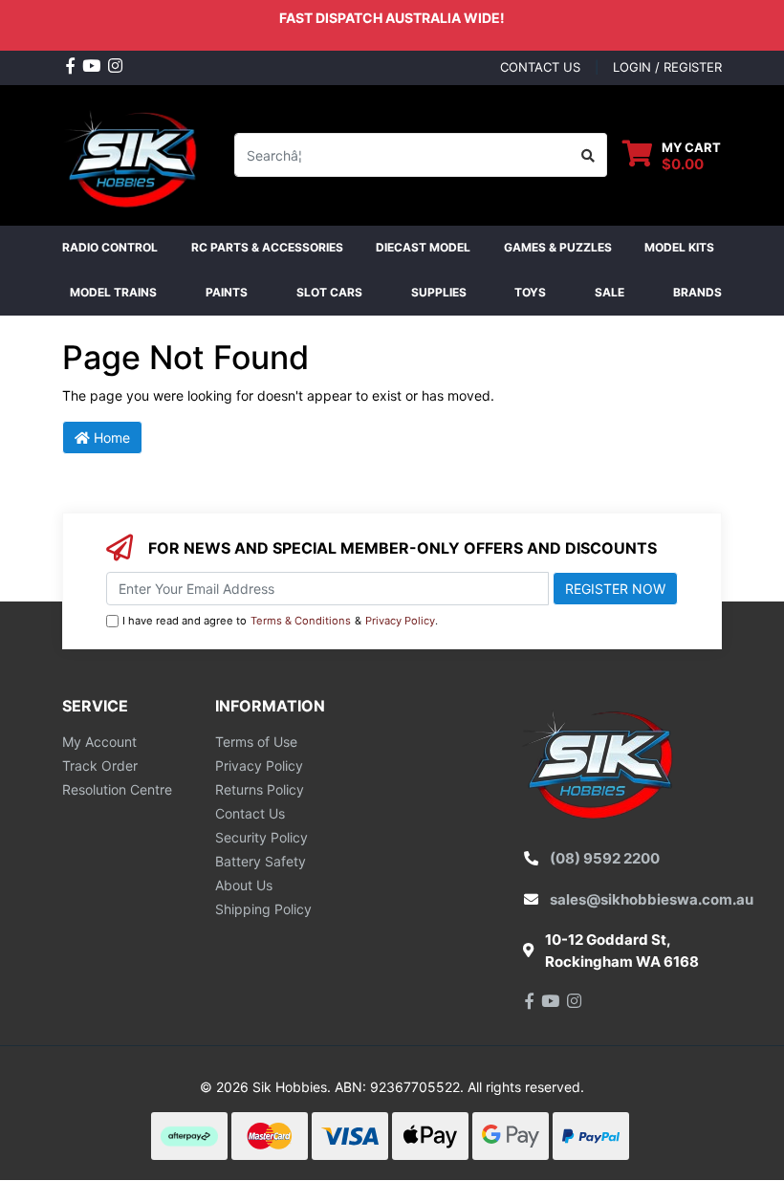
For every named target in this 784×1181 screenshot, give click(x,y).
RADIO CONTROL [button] (110, 247)
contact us (540, 67)
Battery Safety (260, 861)
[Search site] (588, 155)
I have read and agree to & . (280, 620)
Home (110, 437)
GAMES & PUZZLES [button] (558, 247)
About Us (243, 885)
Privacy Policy (400, 620)
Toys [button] (530, 292)
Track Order (100, 765)
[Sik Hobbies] (134, 153)
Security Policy (261, 837)
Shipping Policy (263, 909)
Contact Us (250, 813)
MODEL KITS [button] (679, 247)
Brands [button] (697, 292)
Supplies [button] (439, 292)
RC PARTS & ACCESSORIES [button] (267, 247)
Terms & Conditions (300, 620)
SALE (609, 292)
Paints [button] (227, 292)
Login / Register (667, 67)
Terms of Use (256, 741)
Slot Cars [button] (329, 292)
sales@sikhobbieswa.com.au (651, 899)
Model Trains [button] (113, 292)
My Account (99, 741)
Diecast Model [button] (423, 247)
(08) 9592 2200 (605, 858)
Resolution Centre (117, 789)
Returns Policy (259, 789)
